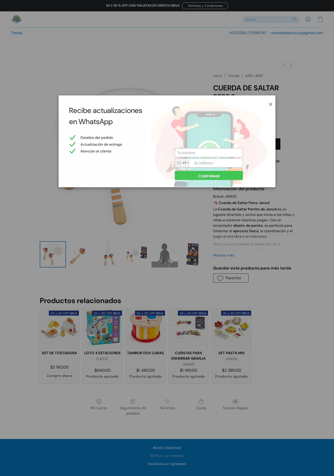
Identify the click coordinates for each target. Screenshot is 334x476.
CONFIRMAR (209, 176)
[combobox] (182, 163)
